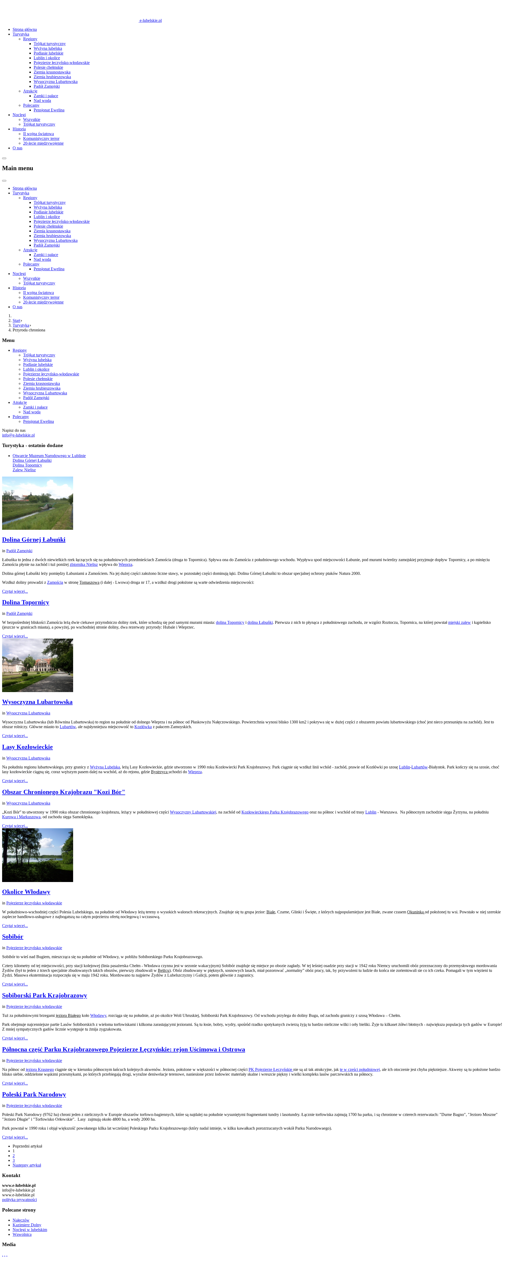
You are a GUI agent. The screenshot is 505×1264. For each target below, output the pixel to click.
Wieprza (125, 564)
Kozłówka (143, 726)
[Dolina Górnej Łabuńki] (37, 528)
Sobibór (12, 936)
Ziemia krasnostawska (52, 72)
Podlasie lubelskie (48, 53)
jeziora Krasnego (40, 1069)
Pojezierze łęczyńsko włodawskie (34, 903)
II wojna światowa (38, 133)
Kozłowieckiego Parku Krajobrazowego (275, 812)
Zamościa (55, 582)
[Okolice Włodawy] (37, 880)
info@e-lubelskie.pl (18, 435)
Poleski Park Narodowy (34, 1094)
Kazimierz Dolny (27, 1225)
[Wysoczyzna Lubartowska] (37, 690)
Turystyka (21, 34)
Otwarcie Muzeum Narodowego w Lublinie (49, 455)
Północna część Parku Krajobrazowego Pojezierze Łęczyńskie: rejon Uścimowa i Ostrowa (123, 1049)
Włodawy (98, 1015)
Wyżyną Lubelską (105, 767)
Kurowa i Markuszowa (21, 817)
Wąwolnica (22, 1234)
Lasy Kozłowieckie (27, 746)
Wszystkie (31, 119)
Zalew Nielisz (24, 470)
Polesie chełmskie (48, 67)
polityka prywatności (19, 1199)
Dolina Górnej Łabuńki (32, 460)
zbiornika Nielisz (84, 564)
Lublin (404, 767)
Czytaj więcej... (15, 591)
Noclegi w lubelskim (30, 1229)
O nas (17, 148)
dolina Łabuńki (260, 622)
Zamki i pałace (46, 96)
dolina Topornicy (230, 622)
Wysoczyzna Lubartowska (56, 81)
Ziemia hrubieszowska (52, 77)
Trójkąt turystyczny (39, 124)
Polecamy (31, 105)
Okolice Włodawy (26, 891)
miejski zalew (459, 622)
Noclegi (19, 114)
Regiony (30, 39)
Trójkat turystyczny (50, 43)
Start (16, 320)
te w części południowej (360, 1069)
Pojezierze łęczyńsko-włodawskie (62, 62)
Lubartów (68, 726)
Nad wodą (42, 100)
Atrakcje (30, 91)
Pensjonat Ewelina (49, 110)
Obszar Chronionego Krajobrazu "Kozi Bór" (63, 791)
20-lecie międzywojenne (43, 143)
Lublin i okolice (47, 58)
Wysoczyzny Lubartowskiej (193, 812)
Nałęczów (21, 1220)
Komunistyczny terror (41, 138)
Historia (19, 129)
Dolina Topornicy (27, 465)
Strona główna (25, 29)
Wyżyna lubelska (48, 48)
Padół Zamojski (47, 86)
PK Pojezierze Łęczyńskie (271, 1069)
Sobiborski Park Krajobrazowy (44, 995)
